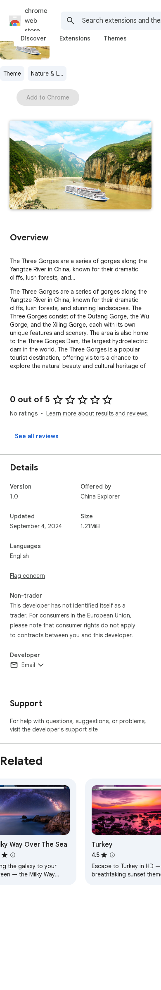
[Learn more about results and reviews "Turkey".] (112, 855)
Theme (12, 73)
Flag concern (27, 575)
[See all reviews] (37, 436)
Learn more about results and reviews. (97, 413)
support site (81, 729)
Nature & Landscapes (48, 73)
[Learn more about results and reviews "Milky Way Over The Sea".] (13, 855)
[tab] (33, 38)
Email (28, 665)
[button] (80, 165)
